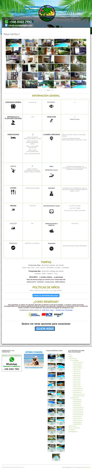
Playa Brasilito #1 (77, 422)
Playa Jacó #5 (76, 377)
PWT (73, 467)
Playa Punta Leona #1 (78, 394)
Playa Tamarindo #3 (78, 411)
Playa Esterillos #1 (78, 388)
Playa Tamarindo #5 (78, 414)
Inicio (70, 354)
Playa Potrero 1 (77, 403)
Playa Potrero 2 (77, 405)
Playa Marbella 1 (77, 399)
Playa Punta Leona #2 (78, 396)
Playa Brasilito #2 (77, 424)
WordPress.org (86, 467)
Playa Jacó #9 (76, 384)
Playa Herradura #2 (78, 362)
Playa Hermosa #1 (78, 420)
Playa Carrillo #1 (77, 416)
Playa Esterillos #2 (78, 390)
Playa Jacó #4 (76, 375)
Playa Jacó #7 (76, 381)
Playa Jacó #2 (76, 371)
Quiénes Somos (73, 426)
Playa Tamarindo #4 (78, 413)
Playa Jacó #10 (77, 386)
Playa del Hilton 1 (77, 366)
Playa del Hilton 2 (77, 368)
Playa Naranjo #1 (77, 364)
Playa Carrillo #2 (77, 418)
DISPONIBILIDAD (73, 431)
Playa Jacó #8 (76, 383)
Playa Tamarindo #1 (78, 407)
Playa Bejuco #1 (77, 392)
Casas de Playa (73, 358)
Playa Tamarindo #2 (78, 409)
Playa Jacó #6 (76, 379)
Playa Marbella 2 (77, 401)
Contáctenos (72, 429)
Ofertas (71, 356)
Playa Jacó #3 (76, 373)
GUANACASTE (75, 398)
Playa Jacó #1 (76, 369)
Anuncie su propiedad (74, 428)
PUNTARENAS (75, 360)
